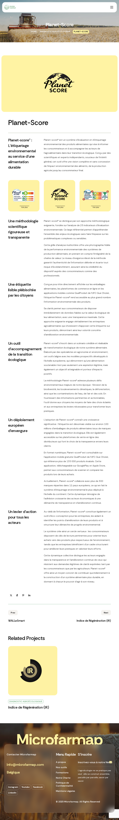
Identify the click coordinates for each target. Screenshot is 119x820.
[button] (25, 764)
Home (34, 31)
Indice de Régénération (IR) (28, 707)
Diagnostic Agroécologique (55, 31)
